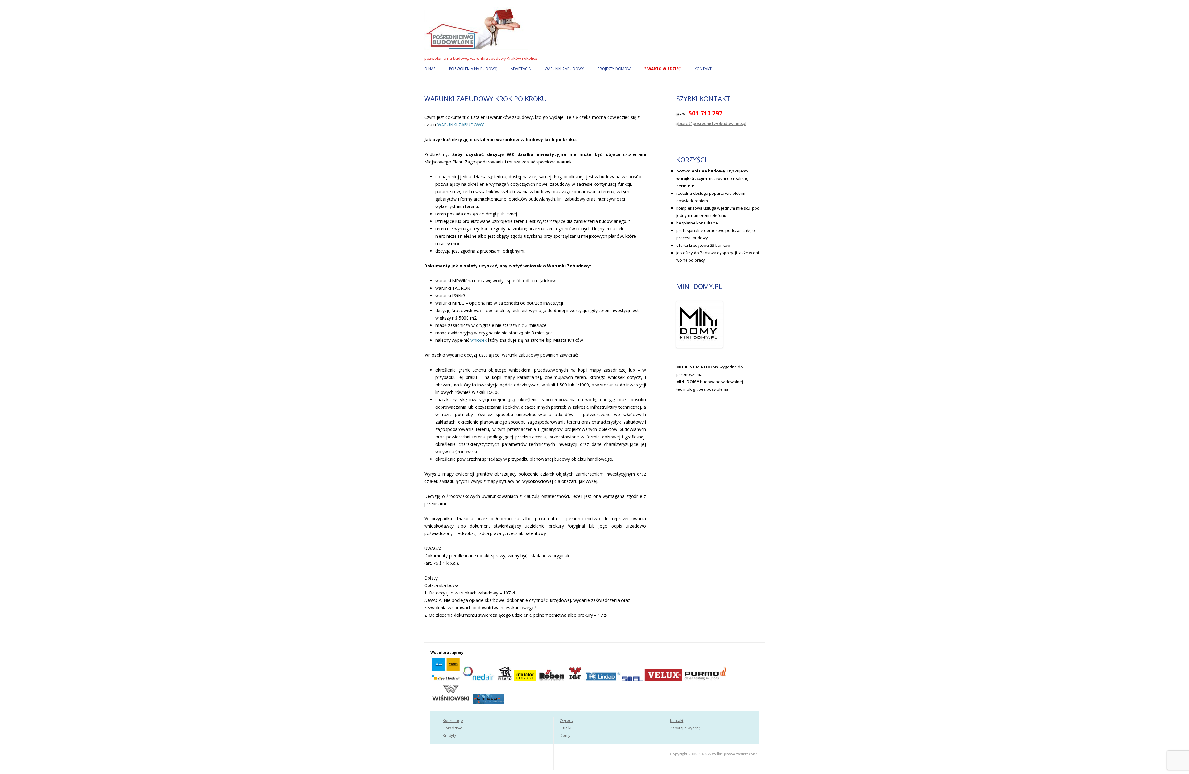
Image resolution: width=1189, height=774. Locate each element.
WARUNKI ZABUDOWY (460, 125)
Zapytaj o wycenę (685, 728)
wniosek (478, 340)
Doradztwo (453, 728)
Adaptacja (521, 69)
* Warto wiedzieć (662, 69)
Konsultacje (453, 720)
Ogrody (566, 720)
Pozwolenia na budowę (473, 69)
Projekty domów (614, 69)
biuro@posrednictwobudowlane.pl (712, 123)
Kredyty (449, 735)
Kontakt (703, 69)
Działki (565, 728)
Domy (565, 735)
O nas (429, 69)
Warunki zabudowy (564, 69)
